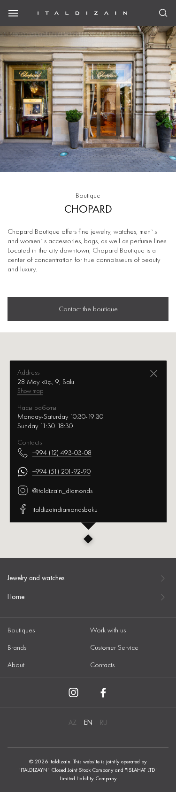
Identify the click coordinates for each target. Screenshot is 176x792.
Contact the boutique (88, 309)
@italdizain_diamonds (62, 490)
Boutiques (21, 630)
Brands (17, 647)
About (16, 664)
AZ (73, 722)
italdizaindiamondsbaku (64, 509)
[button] (88, 540)
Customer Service (114, 647)
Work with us (108, 630)
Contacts (102, 664)
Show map (30, 390)
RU (103, 722)
